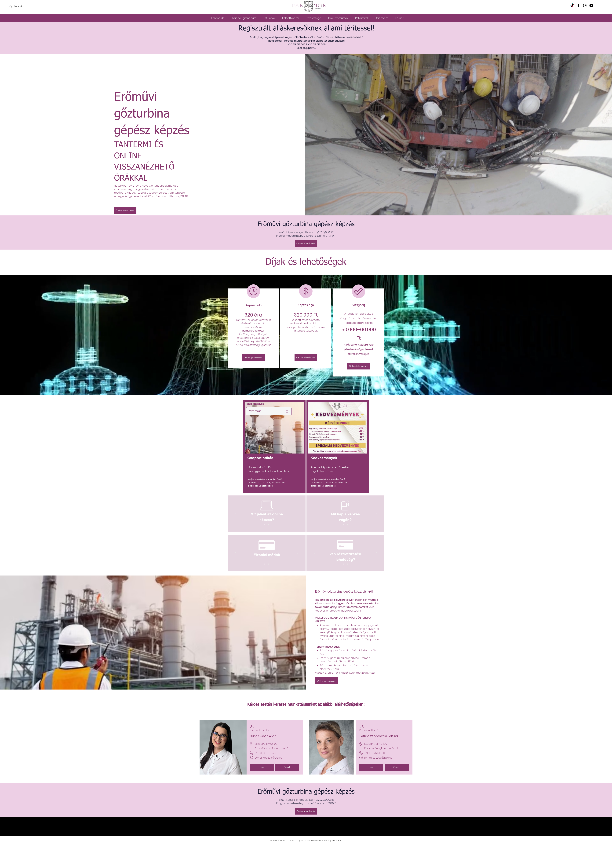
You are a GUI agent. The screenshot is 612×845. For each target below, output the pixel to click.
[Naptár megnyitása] (287, 411)
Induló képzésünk (255, 404)
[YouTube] (591, 5)
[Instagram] (585, 5)
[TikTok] (572, 5)
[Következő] (298, 513)
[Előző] (236, 513)
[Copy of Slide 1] (268, 524)
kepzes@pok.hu (306, 48)
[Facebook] (578, 5)
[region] (274, 446)
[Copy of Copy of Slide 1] (264, 524)
